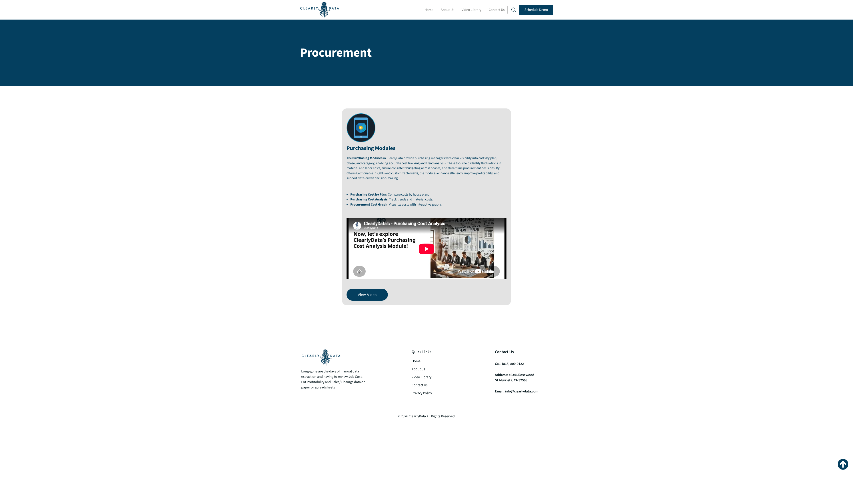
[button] (513, 10)
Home (429, 9)
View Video (367, 294)
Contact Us (497, 9)
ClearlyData (417, 416)
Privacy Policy (422, 393)
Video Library (471, 9)
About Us (447, 9)
